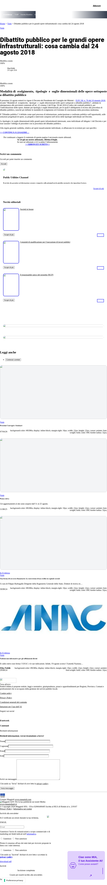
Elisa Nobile (11, 68)
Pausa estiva (4, 499)
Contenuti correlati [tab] (13, 360)
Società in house (27, 209)
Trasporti (80, 15)
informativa (31, 834)
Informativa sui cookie (22, 809)
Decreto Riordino (26, 15)
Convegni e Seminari (93, 15)
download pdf (5, 861)
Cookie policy (6, 693)
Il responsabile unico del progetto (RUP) (36, 275)
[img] (48, 816)
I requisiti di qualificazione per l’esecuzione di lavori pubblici (45, 242)
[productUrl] (11, 230)
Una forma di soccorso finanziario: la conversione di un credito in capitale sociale (30, 579)
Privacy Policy (6, 698)
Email (2, 751)
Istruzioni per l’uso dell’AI (11, 707)
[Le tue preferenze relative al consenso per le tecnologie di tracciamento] (13, 880)
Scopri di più (9, 235)
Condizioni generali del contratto (13, 702)
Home (2, 24)
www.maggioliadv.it (8, 804)
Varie (9, 24)
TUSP (16, 15)
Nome (2, 741)
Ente (2, 756)
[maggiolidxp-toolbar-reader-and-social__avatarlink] (4, 69)
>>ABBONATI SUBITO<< (37, 144)
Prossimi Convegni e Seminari (11, 426)
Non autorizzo (21, 839)
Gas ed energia (70, 15)
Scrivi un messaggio (8, 779)
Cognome (4, 746)
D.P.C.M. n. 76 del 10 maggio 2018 (90, 100)
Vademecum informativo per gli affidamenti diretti (18, 659)
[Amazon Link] (100, 235)
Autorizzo (7, 839)
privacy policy (42, 784)
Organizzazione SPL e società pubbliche (48, 15)
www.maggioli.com (23, 799)
